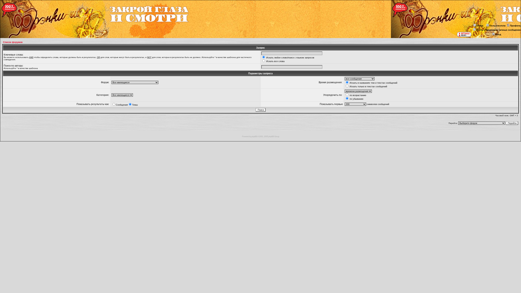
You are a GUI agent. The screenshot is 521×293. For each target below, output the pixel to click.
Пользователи (497, 25)
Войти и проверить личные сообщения (498, 30)
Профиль (515, 25)
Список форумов (13, 42)
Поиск (479, 25)
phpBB (254, 136)
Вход (498, 34)
